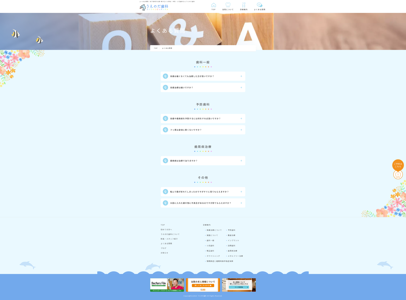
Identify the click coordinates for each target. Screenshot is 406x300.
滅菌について (212, 235)
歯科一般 (210, 240)
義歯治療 (231, 235)
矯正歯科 (210, 250)
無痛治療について (214, 230)
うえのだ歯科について (170, 234)
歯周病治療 (232, 250)
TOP (213, 9)
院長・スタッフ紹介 (169, 239)
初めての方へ (166, 229)
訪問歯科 (231, 245)
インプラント (233, 240)
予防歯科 (231, 230)
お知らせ (164, 252)
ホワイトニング (213, 256)
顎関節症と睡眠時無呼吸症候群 (220, 261)
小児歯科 (210, 245)
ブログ (163, 248)
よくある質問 (259, 9)
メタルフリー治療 (235, 256)
